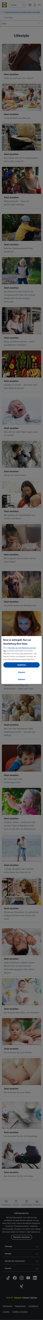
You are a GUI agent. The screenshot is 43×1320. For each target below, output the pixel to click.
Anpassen (21, 672)
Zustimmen (21, 665)
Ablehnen (21, 679)
